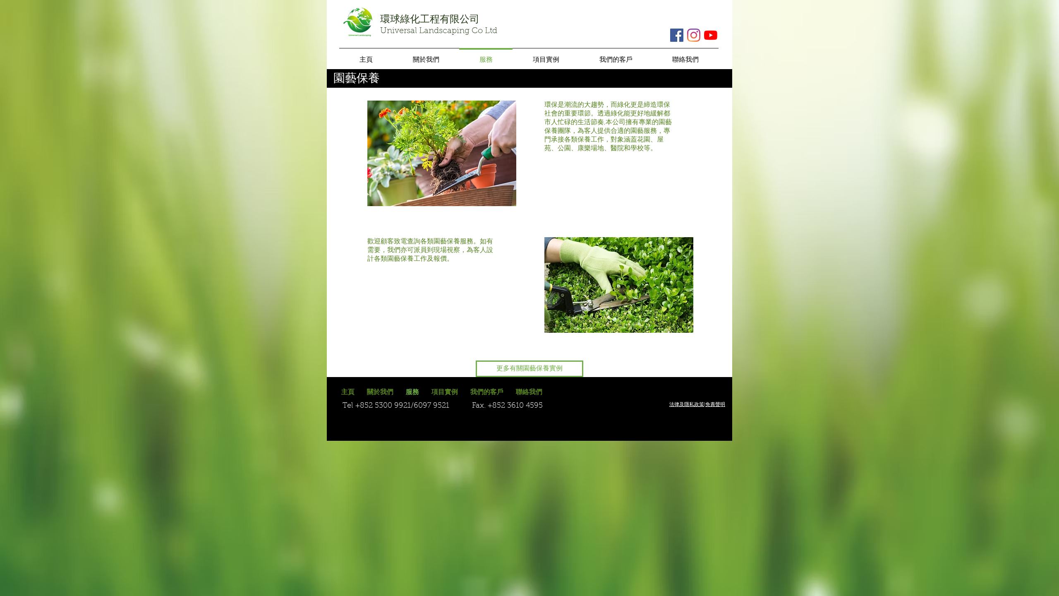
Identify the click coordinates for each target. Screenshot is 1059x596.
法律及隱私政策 (686, 405)
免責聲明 (715, 405)
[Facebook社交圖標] (676, 35)
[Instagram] (693, 35)
